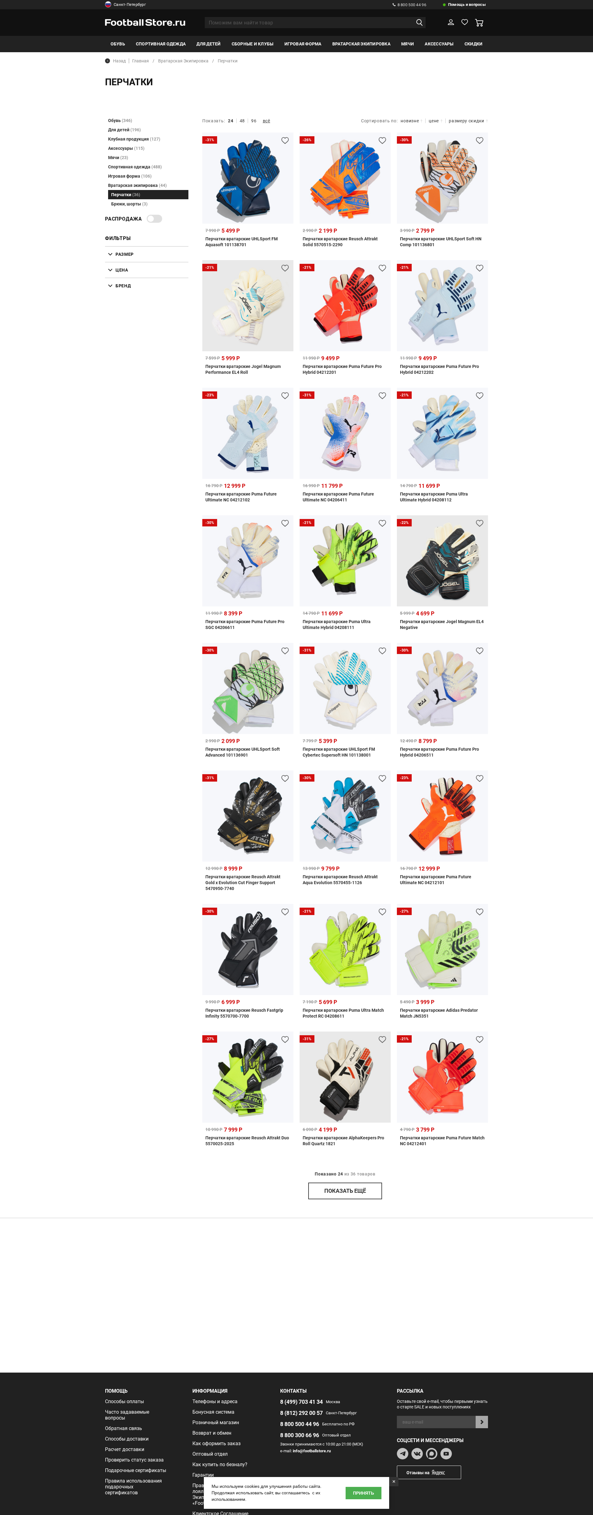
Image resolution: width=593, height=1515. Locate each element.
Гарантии (203, 1475)
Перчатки (125, 194)
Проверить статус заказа (134, 1460)
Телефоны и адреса (215, 1401)
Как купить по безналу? (219, 1464)
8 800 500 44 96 (411, 4)
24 (230, 120)
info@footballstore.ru (312, 1451)
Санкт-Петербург (130, 4)
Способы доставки (127, 1439)
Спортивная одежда (161, 43)
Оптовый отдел (210, 1454)
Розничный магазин (215, 1422)
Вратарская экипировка (361, 43)
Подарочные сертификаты (135, 1470)
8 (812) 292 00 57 (301, 1413)
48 (242, 120)
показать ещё (345, 1191)
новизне (410, 120)
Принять (363, 1493)
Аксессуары (439, 43)
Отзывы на (418, 1472)
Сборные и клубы (253, 43)
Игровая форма (303, 43)
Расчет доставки (124, 1449)
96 (253, 120)
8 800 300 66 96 (299, 1435)
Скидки (473, 43)
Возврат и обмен (211, 1433)
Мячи (407, 43)
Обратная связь (123, 1428)
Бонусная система (213, 1412)
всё (266, 120)
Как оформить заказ (216, 1443)
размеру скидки (466, 120)
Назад (119, 60)
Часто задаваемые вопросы (127, 1415)
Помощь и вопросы (467, 4)
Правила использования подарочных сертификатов (133, 1487)
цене (434, 120)
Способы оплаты (124, 1401)
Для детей (208, 43)
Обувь (118, 43)
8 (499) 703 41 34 (301, 1402)
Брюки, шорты (129, 203)
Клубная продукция (134, 139)
